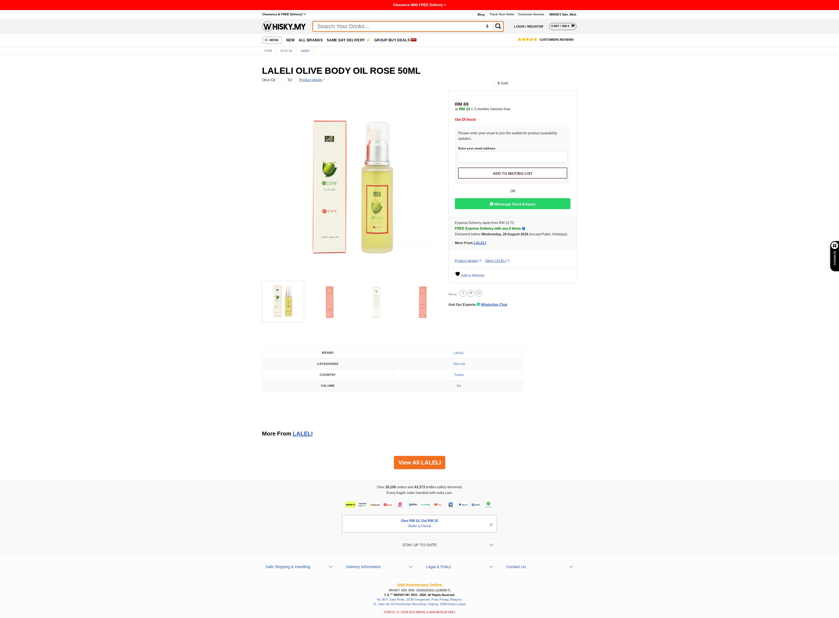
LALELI (480, 243)
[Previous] (271, 186)
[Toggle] (491, 545)
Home (268, 50)
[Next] (435, 186)
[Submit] (498, 26)
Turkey (459, 374)
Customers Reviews (556, 39)
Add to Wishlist (472, 275)
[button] (272, 40)
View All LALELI (419, 462)
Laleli (305, 50)
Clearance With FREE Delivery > (419, 5)
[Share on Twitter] (470, 293)
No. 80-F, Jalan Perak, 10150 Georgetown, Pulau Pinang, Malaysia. (419, 599)
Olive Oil (286, 50)
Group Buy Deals (392, 40)
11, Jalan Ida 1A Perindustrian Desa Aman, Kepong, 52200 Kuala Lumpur (419, 604)
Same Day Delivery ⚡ (348, 40)
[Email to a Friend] (478, 293)
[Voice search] (487, 26)
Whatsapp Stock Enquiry (514, 204)
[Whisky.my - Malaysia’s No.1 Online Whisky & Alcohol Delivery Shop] (284, 26)
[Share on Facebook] (462, 293)
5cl (459, 385)
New (290, 40)
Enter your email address (476, 148)
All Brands (311, 40)
